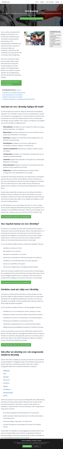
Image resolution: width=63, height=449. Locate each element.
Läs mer (44, 443)
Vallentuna (6, 370)
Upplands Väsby (8, 392)
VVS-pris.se (6, 2)
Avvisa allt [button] (36, 446)
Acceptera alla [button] (27, 446)
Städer (42, 2)
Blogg (57, 2)
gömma (18, 90)
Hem (37, 2)
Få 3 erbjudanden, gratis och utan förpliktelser (31, 18)
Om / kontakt (50, 2)
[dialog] (31, 444)
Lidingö (5, 386)
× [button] (61, 440)
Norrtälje (6, 377)
